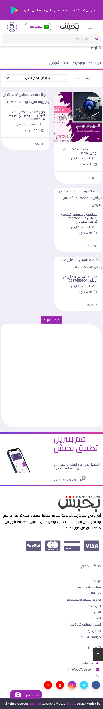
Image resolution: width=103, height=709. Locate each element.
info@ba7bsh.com (80, 669)
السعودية (36, 27)
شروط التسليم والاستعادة (84, 599)
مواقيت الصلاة (91, 637)
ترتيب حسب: (82, 78)
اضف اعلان (31, 695)
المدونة (96, 618)
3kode (70, 703)
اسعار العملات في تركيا (85, 624)
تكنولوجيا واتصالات (75, 63)
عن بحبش (94, 581)
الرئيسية (96, 63)
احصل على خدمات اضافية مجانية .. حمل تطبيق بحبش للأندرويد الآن (60, 10)
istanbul (88, 663)
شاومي (93, 48)
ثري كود (35, 703)
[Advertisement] (51, 375)
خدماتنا (96, 593)
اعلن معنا (94, 606)
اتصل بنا (96, 612)
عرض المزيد (51, 320)
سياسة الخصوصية (89, 587)
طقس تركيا (93, 630)
